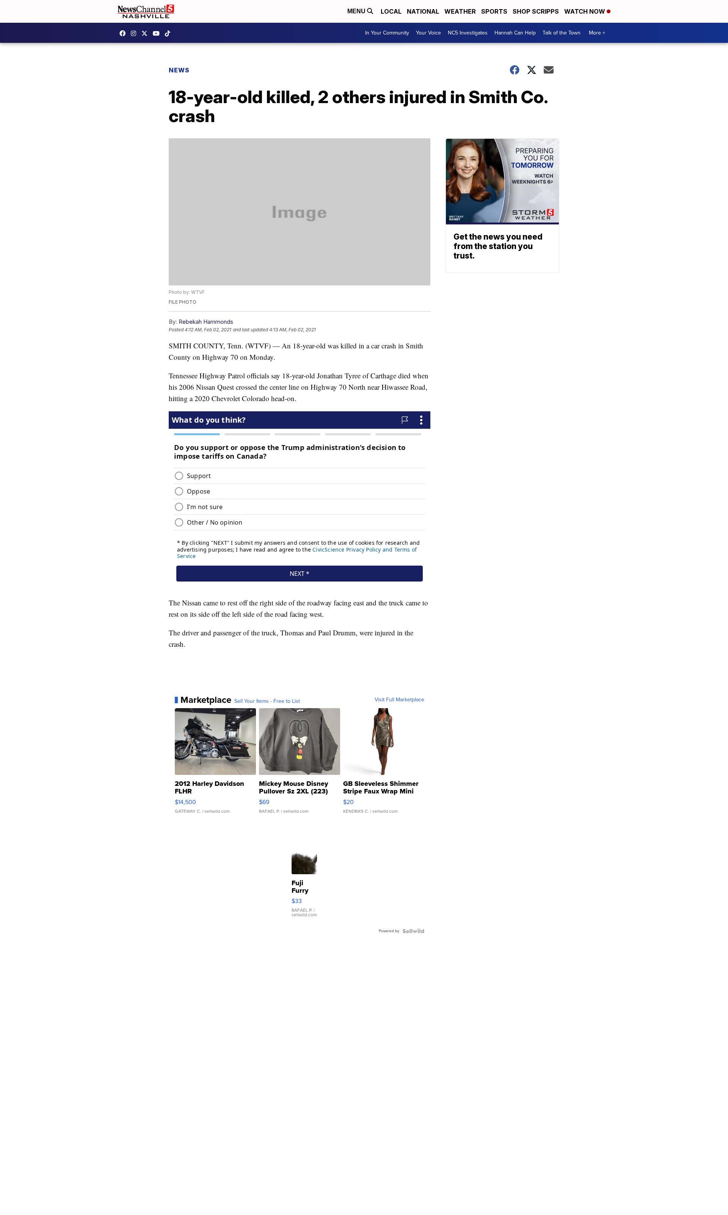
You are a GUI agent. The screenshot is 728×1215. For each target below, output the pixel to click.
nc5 (146, 33)
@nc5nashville (169, 33)
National (423, 11)
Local (391, 11)
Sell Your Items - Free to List (267, 701)
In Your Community (387, 33)
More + (597, 33)
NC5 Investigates (468, 33)
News (179, 70)
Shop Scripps (536, 11)
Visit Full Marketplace (399, 699)
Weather (460, 11)
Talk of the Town (562, 33)
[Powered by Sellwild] (413, 931)
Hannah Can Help (515, 33)
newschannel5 (124, 33)
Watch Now (585, 11)
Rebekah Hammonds (206, 321)
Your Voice (428, 33)
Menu (357, 11)
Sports (494, 11)
